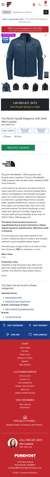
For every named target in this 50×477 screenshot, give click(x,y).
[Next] (44, 56)
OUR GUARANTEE (25, 383)
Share (8, 136)
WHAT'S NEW (25, 348)
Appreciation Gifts (16, 19)
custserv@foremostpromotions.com (25, 467)
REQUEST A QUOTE (18, 147)
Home (4, 19)
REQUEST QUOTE (25, 130)
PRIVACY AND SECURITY (25, 386)
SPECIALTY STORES (25, 358)
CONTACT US (25, 379)
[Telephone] (40, 4)
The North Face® (13, 317)
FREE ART (15, 334)
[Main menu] (3, 4)
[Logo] (8, 4)
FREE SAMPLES (40, 334)
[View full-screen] (45, 35)
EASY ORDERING (15, 325)
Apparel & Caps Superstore (17, 301)
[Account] (34, 4)
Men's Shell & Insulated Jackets (19, 309)
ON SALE (25, 351)
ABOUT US (25, 389)
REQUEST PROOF (41, 130)
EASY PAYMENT (40, 325)
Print (18, 136)
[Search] (46, 12)
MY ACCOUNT (25, 376)
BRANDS (25, 361)
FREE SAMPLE (9, 130)
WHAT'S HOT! (25, 354)
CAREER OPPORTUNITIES (25, 393)
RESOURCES (25, 407)
